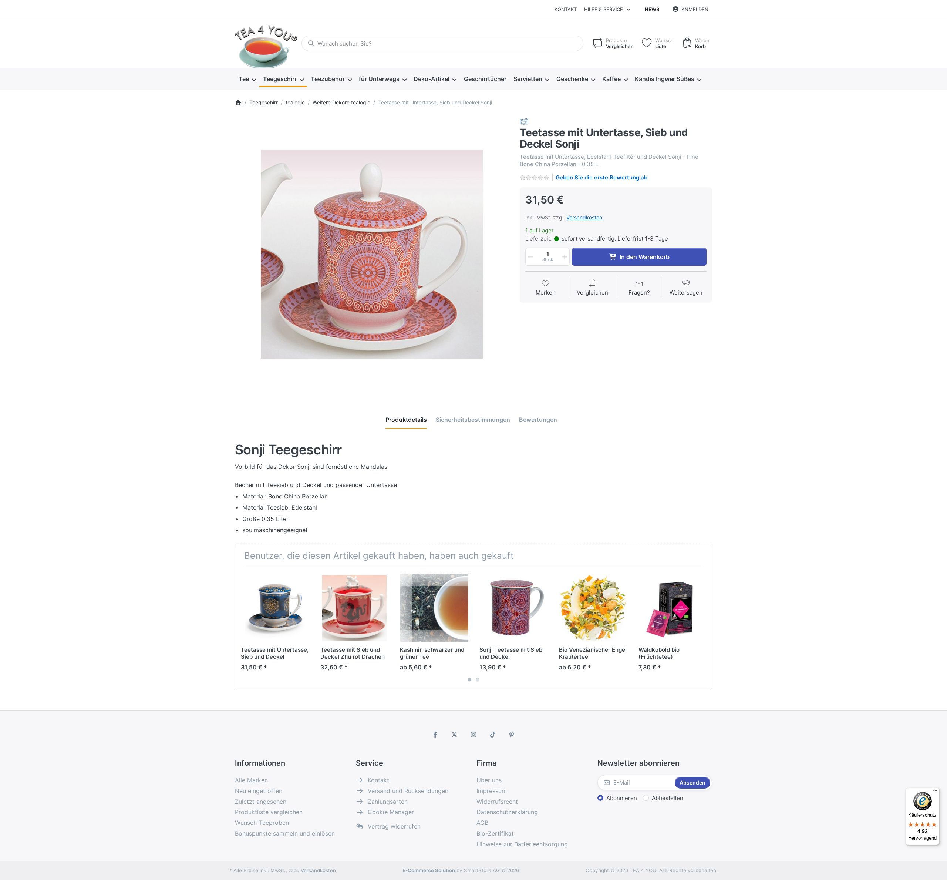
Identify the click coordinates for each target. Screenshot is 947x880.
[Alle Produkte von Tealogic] (524, 121)
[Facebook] (435, 734)
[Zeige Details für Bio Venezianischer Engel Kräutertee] (593, 608)
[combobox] (442, 43)
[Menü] (935, 792)
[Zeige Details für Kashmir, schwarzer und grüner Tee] (434, 608)
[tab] (406, 419)
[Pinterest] (511, 734)
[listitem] (372, 254)
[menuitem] (247, 79)
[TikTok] (493, 734)
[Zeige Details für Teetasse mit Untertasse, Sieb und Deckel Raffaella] (275, 608)
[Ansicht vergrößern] (372, 254)
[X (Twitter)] (454, 734)
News (652, 9)
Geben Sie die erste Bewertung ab (601, 177)
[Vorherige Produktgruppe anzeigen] (243, 628)
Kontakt (566, 9)
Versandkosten (584, 217)
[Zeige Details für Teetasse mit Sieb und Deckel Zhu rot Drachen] (354, 608)
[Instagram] (473, 734)
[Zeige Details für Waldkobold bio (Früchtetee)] (672, 608)
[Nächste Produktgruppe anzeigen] (703, 628)
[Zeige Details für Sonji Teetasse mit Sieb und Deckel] (513, 608)
